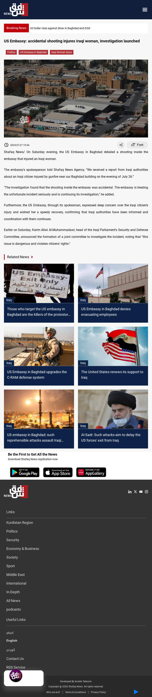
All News (13, 601)
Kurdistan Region (19, 522)
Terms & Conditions (75, 692)
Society (12, 557)
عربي (10, 632)
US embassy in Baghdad (33, 52)
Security (12, 540)
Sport (10, 566)
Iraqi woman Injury (61, 52)
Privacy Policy (98, 692)
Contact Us (15, 659)
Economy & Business (22, 549)
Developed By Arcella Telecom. (76, 681)
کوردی (10, 650)
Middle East (15, 575)
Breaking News (16, 28)
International (16, 583)
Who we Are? (53, 692)
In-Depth (13, 592)
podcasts (13, 609)
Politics (11, 52)
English (11, 641)
